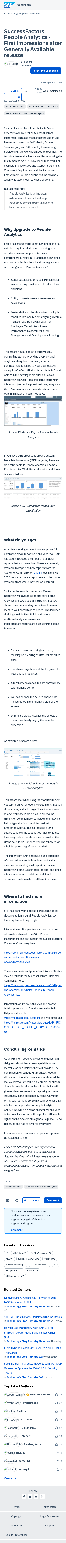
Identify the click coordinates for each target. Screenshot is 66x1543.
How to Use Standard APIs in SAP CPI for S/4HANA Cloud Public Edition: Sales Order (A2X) (29, 1332)
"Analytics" (31, 1270)
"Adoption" (49, 1259)
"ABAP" (9, 1259)
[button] (19, 97)
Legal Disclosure (49, 1516)
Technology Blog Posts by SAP (25, 1356)
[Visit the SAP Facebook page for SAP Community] (24, 1496)
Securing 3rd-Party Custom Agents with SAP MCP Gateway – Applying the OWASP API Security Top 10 (33, 1368)
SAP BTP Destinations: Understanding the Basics (33, 1317)
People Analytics (13, 1186)
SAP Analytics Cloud (15, 106)
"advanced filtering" (15, 1265)
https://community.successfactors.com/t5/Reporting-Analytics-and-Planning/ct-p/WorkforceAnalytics (33, 957)
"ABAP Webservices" (40, 1253)
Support (49, 1525)
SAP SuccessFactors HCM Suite (43, 106)
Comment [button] (52, 1200)
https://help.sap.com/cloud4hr (22, 1017)
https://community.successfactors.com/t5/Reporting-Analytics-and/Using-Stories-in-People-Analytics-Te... (33, 990)
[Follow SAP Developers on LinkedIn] (42, 1496)
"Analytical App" (13, 1270)
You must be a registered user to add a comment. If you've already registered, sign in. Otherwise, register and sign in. (30, 1217)
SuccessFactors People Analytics (41, 1186)
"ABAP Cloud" (19, 1253)
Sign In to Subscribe (46, 70)
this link (38, 572)
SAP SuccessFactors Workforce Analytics (25, 113)
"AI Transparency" (38, 1265)
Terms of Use (49, 1507)
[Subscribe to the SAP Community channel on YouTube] (36, 1496)
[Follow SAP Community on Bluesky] (30, 1496)
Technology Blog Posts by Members (23, 13)
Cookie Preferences (16, 1535)
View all (8, 1478)
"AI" (54, 1265)
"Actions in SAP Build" (28, 1259)
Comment (17, 1230)
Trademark (16, 1525)
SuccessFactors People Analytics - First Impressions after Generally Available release (33, 43)
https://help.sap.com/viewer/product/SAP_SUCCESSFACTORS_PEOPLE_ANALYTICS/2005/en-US (32, 1027)
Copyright (16, 1516)
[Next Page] (35, 1281)
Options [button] (32, 77)
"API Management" (14, 1276)
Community (24, 5)
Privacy (16, 1507)
